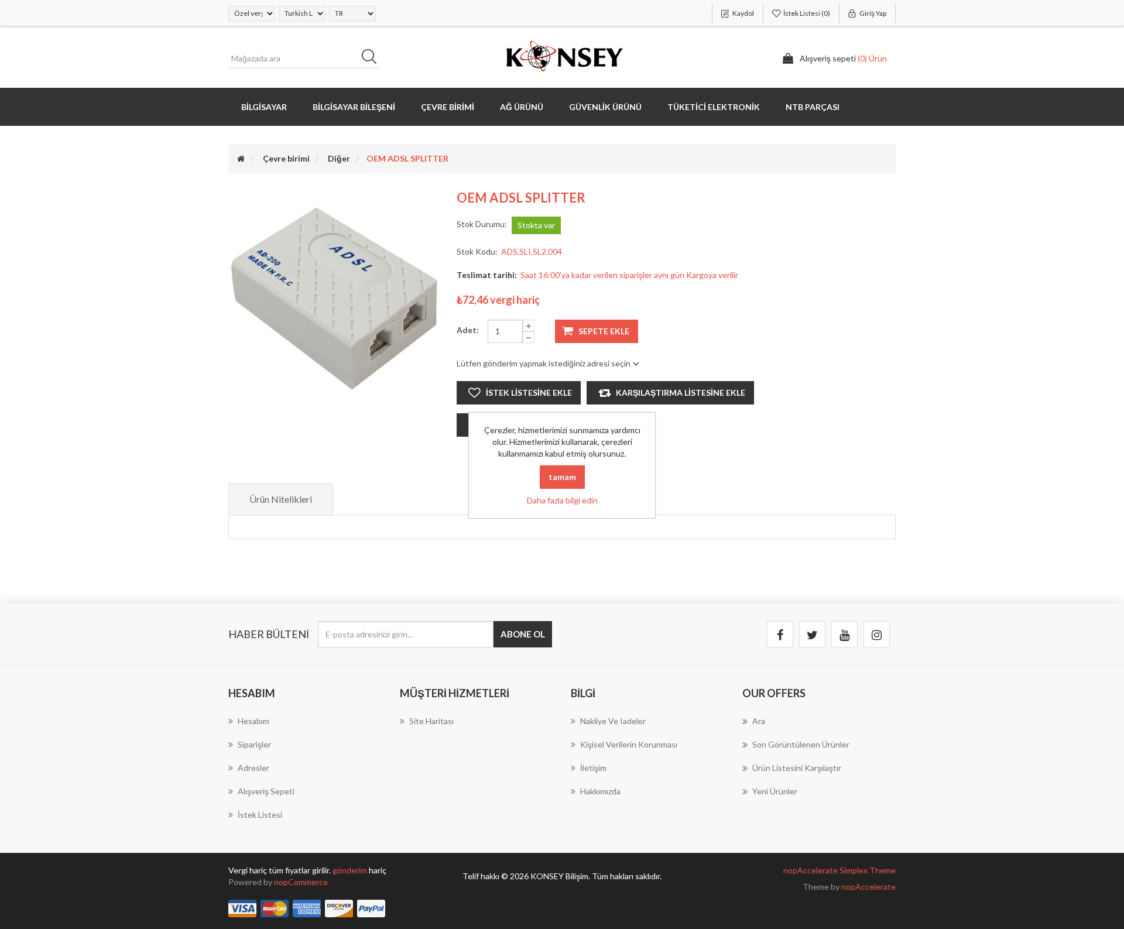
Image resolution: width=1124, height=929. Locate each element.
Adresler (253, 768)
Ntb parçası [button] (812, 107)
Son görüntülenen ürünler (800, 744)
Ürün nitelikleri (280, 499)
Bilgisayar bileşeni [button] (354, 107)
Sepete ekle (603, 331)
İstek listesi (260, 815)
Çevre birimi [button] (447, 107)
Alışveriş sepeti (266, 791)
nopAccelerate (868, 887)
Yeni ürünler (774, 791)
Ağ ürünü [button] (521, 107)
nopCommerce (301, 882)
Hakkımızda (600, 791)
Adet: (468, 330)
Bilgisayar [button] (264, 107)
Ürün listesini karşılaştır (796, 768)
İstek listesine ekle (529, 392)
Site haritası (431, 721)
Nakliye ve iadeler (613, 721)
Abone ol (523, 634)
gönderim (351, 870)
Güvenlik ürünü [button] (605, 107)
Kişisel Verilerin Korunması (628, 744)
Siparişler (254, 744)
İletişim (593, 768)
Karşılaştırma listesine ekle (680, 392)
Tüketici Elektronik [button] (713, 107)
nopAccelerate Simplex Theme (839, 870)
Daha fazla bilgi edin (562, 500)
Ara (373, 58)
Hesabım (253, 721)
